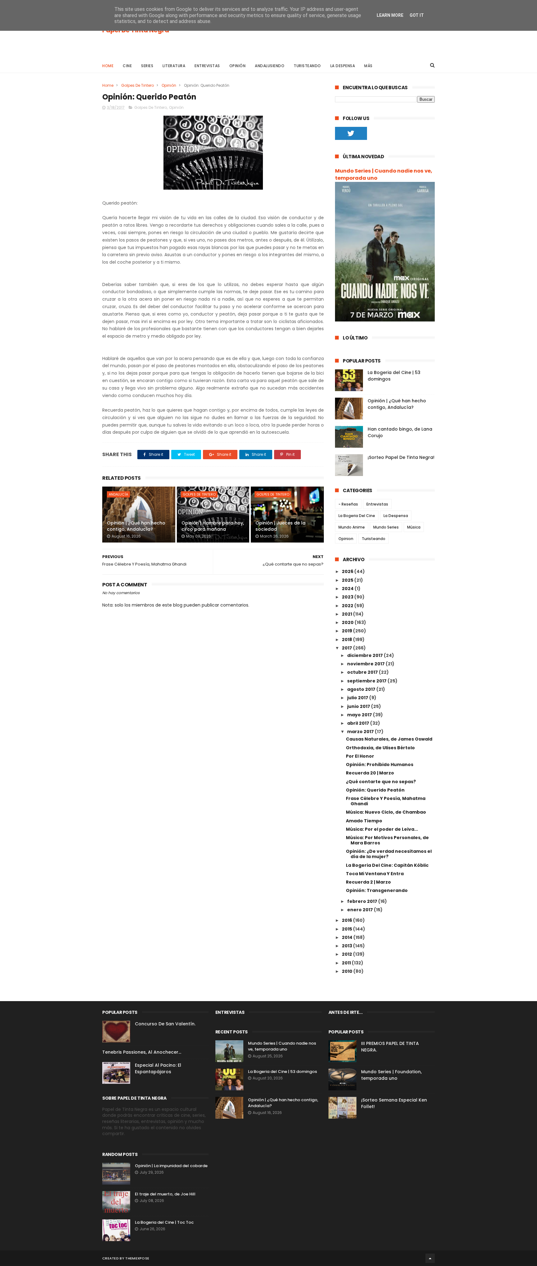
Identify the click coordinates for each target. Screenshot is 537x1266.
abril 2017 (358, 723)
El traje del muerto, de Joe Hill (165, 1194)
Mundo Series (386, 527)
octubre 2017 (363, 672)
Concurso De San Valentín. (165, 1024)
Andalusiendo (269, 65)
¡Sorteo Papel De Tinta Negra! (401, 457)
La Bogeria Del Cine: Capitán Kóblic (387, 865)
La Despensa (342, 65)
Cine (127, 65)
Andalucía (118, 494)
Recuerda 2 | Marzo (368, 882)
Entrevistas (207, 65)
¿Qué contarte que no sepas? (381, 782)
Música (413, 527)
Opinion (345, 538)
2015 (347, 929)
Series (147, 65)
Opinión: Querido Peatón (375, 790)
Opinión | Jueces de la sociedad (280, 526)
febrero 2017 (362, 901)
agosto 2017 (361, 689)
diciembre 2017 (365, 655)
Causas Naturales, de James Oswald (389, 739)
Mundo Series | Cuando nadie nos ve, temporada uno (383, 174)
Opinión (237, 65)
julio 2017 (358, 698)
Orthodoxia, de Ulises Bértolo (380, 748)
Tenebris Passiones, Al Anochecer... (141, 1052)
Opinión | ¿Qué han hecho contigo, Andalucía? (136, 526)
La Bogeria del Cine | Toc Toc (164, 1222)
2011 (347, 963)
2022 (348, 606)
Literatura (174, 65)
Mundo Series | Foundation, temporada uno (391, 1075)
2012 (347, 954)
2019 (347, 631)
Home (107, 65)
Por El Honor (360, 756)
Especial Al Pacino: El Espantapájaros (158, 1068)
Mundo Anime (351, 527)
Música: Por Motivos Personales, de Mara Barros (387, 840)
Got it (417, 15)
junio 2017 (359, 706)
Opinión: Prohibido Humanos (379, 764)
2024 (348, 588)
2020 (348, 622)
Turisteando (307, 65)
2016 (347, 920)
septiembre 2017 (367, 681)
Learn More (390, 15)
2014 (347, 937)
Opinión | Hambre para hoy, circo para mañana (212, 526)
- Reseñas (348, 504)
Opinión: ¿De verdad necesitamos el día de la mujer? (389, 854)
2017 (347, 648)
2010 (347, 971)
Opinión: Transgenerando (377, 890)
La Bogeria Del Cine (356, 515)
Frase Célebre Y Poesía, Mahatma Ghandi (385, 801)
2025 (348, 580)
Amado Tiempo (364, 821)
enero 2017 (360, 910)
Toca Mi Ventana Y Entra (375, 874)
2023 (348, 597)
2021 (347, 614)
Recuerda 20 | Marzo (370, 773)
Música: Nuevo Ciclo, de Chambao (386, 812)
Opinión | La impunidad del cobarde (171, 1166)
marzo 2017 (361, 731)
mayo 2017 (360, 715)
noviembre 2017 (366, 664)
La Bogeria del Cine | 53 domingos (282, 1071)
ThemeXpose (137, 1258)
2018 (347, 639)
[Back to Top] (430, 1258)
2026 (348, 571)
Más (368, 65)
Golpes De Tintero (137, 85)
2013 (347, 946)
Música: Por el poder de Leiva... (382, 829)
